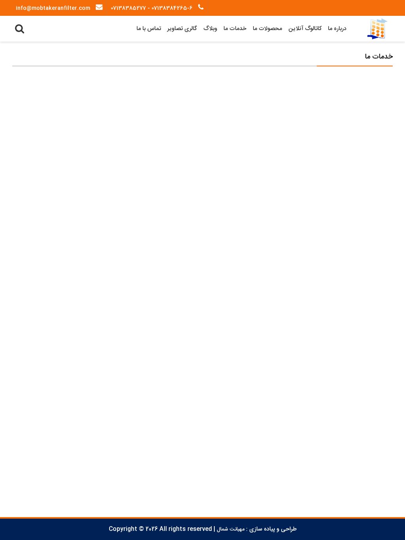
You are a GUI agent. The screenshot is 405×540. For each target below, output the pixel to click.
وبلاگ (210, 29)
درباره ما (337, 29)
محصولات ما (267, 29)
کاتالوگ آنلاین (305, 29)
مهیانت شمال (230, 529)
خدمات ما (234, 29)
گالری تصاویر (182, 29)
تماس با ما (148, 29)
